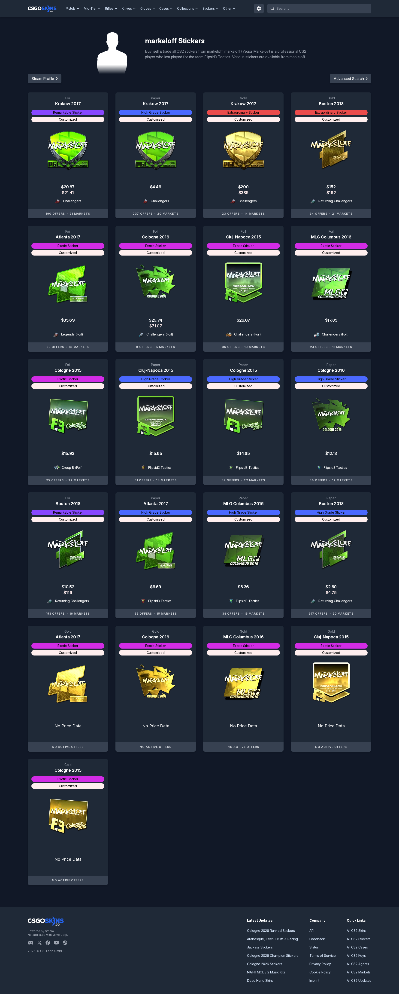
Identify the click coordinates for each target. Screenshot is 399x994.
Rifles (109, 8)
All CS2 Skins (356, 931)
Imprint (314, 980)
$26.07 (243, 320)
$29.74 (155, 320)
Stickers (209, 8)
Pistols (71, 8)
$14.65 (243, 453)
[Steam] (67, 942)
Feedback (317, 939)
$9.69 (155, 586)
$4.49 (155, 186)
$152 (331, 186)
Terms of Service (322, 955)
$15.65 (155, 453)
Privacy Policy (320, 964)
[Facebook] (49, 942)
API (311, 931)
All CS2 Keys (356, 955)
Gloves (145, 8)
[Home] (46, 8)
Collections (185, 8)
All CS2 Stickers (359, 939)
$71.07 (155, 325)
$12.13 (331, 453)
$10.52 (68, 586)
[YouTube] (58, 942)
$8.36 (243, 586)
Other (227, 8)
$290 (243, 186)
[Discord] (32, 942)
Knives (127, 8)
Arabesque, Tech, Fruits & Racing (272, 939)
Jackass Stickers (260, 947)
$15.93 (67, 453)
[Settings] (259, 8)
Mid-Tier (90, 8)
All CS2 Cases (357, 947)
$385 (243, 192)
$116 (67, 592)
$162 (331, 192)
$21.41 (68, 192)
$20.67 (67, 186)
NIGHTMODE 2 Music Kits (266, 972)
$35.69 (68, 320)
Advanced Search (349, 78)
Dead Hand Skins (260, 980)
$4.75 (331, 592)
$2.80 (331, 586)
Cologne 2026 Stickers (264, 964)
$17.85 (331, 320)
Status (314, 947)
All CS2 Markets (359, 972)
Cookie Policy (320, 972)
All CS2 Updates (359, 980)
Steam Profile (42, 78)
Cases (164, 8)
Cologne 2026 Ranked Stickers (271, 931)
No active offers (68, 747)
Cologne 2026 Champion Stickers (272, 955)
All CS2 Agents (358, 964)
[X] (41, 942)
